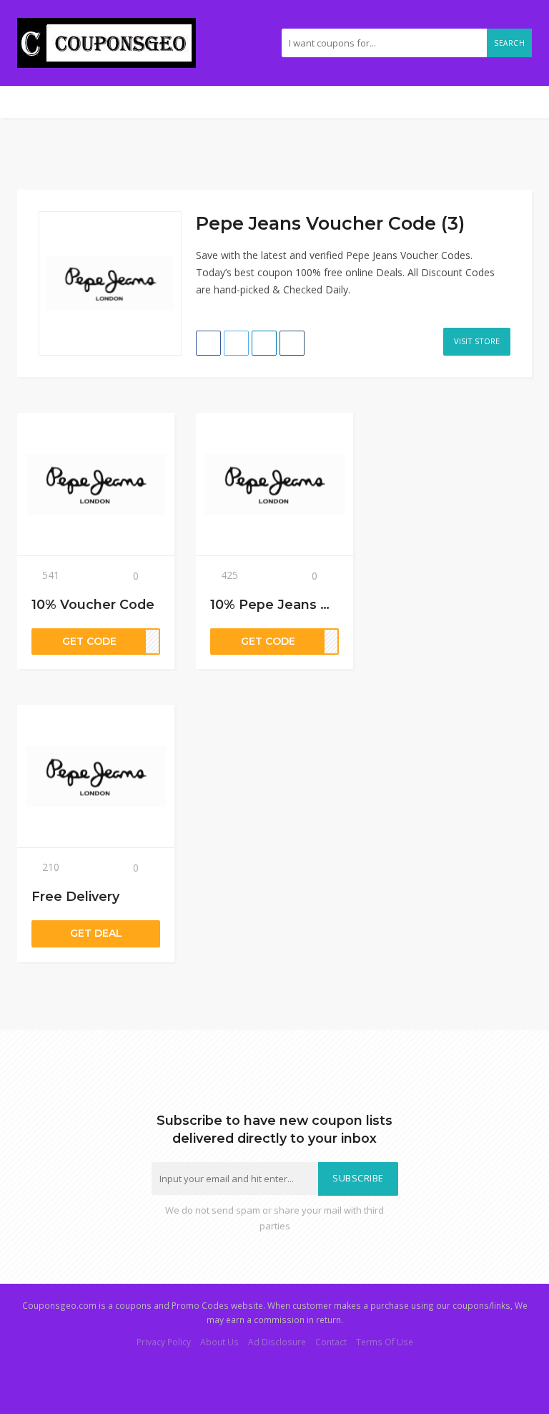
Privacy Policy (164, 1341)
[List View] (506, 217)
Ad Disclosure (277, 1341)
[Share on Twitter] (236, 343)
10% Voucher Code (92, 604)
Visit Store (477, 341)
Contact (331, 1341)
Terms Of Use (384, 1341)
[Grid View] (491, 217)
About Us (219, 1341)
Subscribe (358, 1178)
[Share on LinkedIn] (264, 343)
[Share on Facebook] (208, 343)
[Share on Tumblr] (292, 343)
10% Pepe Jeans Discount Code (314, 604)
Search (509, 43)
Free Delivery (75, 896)
